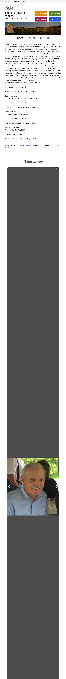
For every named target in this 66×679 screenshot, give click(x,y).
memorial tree (29, 145)
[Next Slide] (56, 486)
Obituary (19, 38)
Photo (32, 38)
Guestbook (45, 38)
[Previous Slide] (9, 486)
